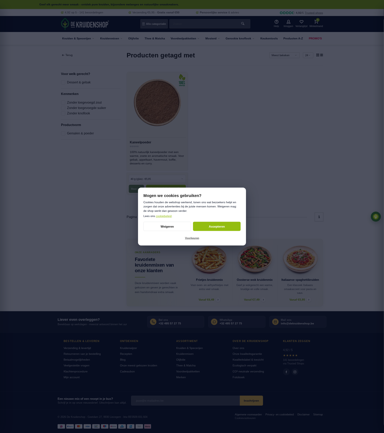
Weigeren (167, 226)
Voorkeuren (192, 237)
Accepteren (217, 226)
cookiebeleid (164, 215)
